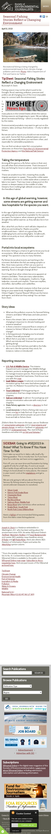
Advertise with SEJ (25, 753)
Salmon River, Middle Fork (19, 502)
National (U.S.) (8, 592)
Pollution (5, 583)
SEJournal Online (10, 765)
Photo (23, 71)
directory (37, 405)
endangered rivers (18, 429)
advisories (39, 427)
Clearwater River (14, 495)
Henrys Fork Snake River (18, 492)
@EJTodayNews (19, 539)
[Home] (20, 10)
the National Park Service (32, 151)
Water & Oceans (9, 586)
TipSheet (5, 535)
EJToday (5, 539)
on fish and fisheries (31, 432)
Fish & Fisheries (8, 579)
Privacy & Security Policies (40, 815)
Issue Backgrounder (38, 535)
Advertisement (25, 750)
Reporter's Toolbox (18, 535)
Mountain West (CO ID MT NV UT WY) (18, 594)
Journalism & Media (10, 581)
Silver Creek (13, 490)
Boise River (12, 504)
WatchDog (6, 544)
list (17, 412)
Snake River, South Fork (18, 507)
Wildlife (5, 588)
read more (15, 830)
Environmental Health (11, 576)
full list (13, 515)
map (19, 378)
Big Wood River (14, 499)
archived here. (8, 565)
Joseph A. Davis (8, 527)
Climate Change (9, 574)
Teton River (13, 497)
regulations (31, 473)
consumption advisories (14, 425)
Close (36, 813)
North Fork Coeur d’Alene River (21, 509)
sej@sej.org (9, 828)
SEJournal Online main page (14, 560)
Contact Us (5, 815)
